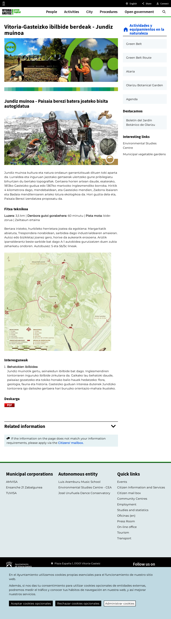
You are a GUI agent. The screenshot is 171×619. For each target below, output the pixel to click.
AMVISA (12, 481)
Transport (124, 538)
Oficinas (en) (126, 515)
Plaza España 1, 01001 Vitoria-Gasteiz (77, 563)
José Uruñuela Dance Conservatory (84, 493)
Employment (126, 504)
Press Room (126, 521)
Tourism (123, 532)
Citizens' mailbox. (71, 442)
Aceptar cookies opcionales (31, 603)
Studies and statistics (132, 510)
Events (122, 481)
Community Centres (132, 498)
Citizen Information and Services (141, 487)
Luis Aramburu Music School (79, 481)
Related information (24, 426)
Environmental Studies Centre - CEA (85, 487)
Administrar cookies (119, 603)
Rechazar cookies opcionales (78, 603)
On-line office (127, 527)
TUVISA (11, 493)
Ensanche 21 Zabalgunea (24, 487)
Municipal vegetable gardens (144, 154)
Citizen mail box (129, 493)
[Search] (164, 12)
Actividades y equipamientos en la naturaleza (147, 29)
